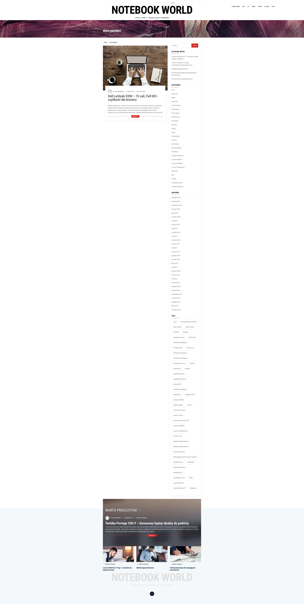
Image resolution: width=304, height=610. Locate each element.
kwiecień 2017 (176, 240)
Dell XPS (174, 125)
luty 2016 (174, 279)
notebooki (190, 462)
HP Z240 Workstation (180, 342)
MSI (173, 175)
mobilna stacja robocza (180, 441)
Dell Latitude (141, 91)
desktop (185, 332)
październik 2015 (177, 294)
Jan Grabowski (119, 91)
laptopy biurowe (178, 374)
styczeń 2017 (176, 252)
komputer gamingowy (180, 358)
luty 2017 (174, 248)
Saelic (191, 478)
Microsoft (175, 171)
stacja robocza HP (179, 488)
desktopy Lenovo (178, 337)
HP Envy (174, 140)
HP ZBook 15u (177, 348)
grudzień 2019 (176, 197)
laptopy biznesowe (179, 379)
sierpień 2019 (176, 209)
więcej (134, 116)
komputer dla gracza (180, 353)
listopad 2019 (176, 201)
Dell (244, 6)
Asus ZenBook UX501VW (188, 322)
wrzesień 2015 (176, 298)
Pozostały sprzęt (177, 183)
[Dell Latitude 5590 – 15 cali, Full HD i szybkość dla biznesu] (135, 68)
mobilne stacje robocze (180, 446)
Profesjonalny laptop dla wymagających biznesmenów (184, 74)
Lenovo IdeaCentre (178, 155)
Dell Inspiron (175, 109)
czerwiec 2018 (176, 217)
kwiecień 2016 (176, 271)
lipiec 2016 (175, 263)
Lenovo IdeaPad (177, 159)
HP (248, 6)
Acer (173, 90)
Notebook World (151, 10)
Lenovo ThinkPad (177, 163)
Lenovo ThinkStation (178, 167)
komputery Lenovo (179, 363)
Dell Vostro (175, 121)
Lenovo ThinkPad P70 (180, 431)
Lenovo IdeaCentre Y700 (181, 420)
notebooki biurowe (179, 467)
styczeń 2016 (176, 282)
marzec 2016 (176, 275)
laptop (192, 363)
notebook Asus (178, 462)
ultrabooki (193, 488)
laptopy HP (177, 394)
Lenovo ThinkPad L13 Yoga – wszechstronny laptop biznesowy (182, 64)
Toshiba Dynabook (177, 186)
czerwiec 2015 (176, 310)
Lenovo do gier (178, 415)
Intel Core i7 (190, 348)
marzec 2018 (176, 224)
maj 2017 (174, 236)
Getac (173, 132)
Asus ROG (175, 101)
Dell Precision (176, 117)
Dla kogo (266, 6)
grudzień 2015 (176, 286)
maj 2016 (174, 267)
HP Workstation (176, 148)
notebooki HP (177, 472)
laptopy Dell (177, 384)
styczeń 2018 (176, 232)
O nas (273, 6)
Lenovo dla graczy (179, 410)
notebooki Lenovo (179, 478)
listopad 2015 (176, 290)
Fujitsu (174, 128)
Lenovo (253, 6)
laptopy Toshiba (178, 400)
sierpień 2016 (176, 259)
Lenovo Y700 (177, 436)
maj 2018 (174, 221)
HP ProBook (175, 144)
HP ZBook (175, 152)
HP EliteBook (176, 136)
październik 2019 (177, 205)
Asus (175, 322)
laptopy (187, 368)
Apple (173, 97)
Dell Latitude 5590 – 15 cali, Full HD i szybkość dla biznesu (132, 98)
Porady (260, 6)
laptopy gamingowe (179, 389)
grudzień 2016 (176, 255)
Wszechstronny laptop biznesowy (182, 79)
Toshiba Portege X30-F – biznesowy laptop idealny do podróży (185, 58)
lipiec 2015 (175, 306)
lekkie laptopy (178, 405)
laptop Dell (176, 368)
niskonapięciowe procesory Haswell (184, 457)
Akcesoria (175, 94)
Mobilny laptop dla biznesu (180, 69)
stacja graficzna (178, 483)
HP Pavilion (192, 337)
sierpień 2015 (176, 302)
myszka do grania (179, 452)
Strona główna (236, 6)
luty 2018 (174, 228)
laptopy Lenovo (190, 394)
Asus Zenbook (176, 105)
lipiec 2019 (175, 213)
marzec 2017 (176, 244)
